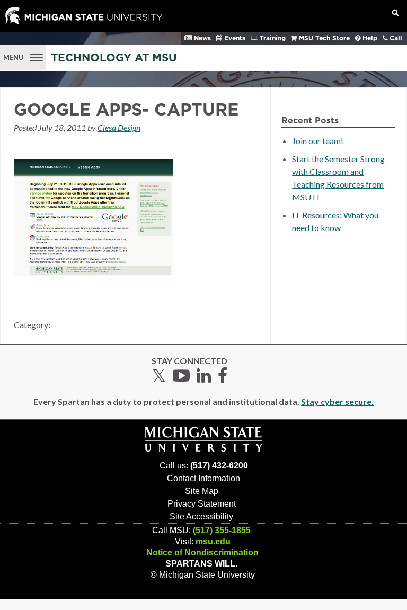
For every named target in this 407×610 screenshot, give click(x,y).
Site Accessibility (201, 516)
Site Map (201, 491)
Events (234, 38)
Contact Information (203, 478)
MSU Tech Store (324, 38)
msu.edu (213, 541)
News (202, 38)
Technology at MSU (114, 58)
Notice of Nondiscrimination (202, 552)
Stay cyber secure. (337, 401)
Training (273, 38)
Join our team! (317, 141)
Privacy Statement (201, 503)
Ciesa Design (119, 127)
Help (369, 38)
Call (396, 38)
